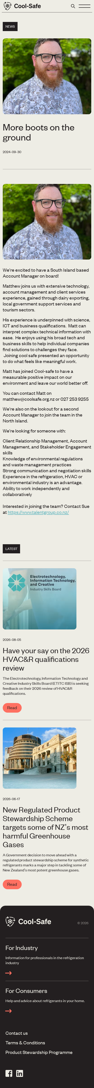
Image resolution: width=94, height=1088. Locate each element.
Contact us (16, 1033)
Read (12, 707)
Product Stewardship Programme (39, 1052)
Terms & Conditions (25, 1042)
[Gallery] (47, 222)
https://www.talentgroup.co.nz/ (38, 512)
